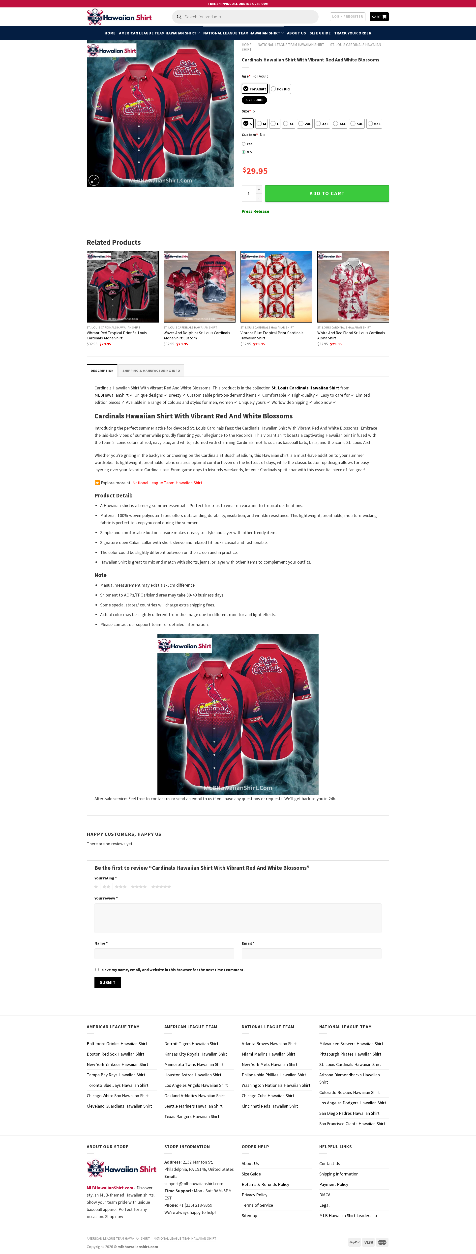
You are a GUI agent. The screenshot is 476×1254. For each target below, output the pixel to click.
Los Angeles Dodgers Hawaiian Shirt (352, 1103)
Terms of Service (257, 1205)
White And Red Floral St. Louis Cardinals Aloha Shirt (351, 335)
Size (246, 111)
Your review (106, 898)
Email (248, 943)
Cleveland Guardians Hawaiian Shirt (119, 1106)
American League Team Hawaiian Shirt (157, 32)
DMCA (324, 1195)
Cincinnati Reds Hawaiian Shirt (270, 1106)
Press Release (255, 211)
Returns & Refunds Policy (265, 1184)
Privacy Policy (254, 1195)
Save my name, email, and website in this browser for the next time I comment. (173, 969)
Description (102, 370)
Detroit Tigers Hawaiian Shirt (191, 1043)
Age (246, 76)
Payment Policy (333, 1184)
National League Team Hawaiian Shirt (241, 32)
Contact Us (329, 1163)
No (249, 151)
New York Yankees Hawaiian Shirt (117, 1064)
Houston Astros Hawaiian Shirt (192, 1075)
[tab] (102, 370)
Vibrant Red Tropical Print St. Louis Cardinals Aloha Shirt (117, 335)
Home (110, 32)
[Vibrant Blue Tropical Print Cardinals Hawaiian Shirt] (276, 286)
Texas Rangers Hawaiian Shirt (191, 1116)
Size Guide (320, 32)
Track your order (352, 32)
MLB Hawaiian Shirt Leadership (348, 1215)
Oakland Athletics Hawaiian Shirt (194, 1095)
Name (101, 943)
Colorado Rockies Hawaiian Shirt (349, 1092)
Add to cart (327, 193)
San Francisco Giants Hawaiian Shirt (352, 1123)
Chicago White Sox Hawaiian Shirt (118, 1095)
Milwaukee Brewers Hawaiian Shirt (351, 1043)
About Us (296, 32)
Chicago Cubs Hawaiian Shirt (268, 1095)
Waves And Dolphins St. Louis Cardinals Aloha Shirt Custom (197, 335)
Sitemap (249, 1215)
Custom (250, 134)
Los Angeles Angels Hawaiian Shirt (196, 1085)
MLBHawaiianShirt (111, 395)
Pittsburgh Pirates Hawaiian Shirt (350, 1054)
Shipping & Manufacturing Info (151, 370)
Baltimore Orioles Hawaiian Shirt (117, 1043)
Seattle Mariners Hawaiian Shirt (193, 1106)
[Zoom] (94, 180)
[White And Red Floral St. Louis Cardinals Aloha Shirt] (353, 286)
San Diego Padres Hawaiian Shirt (349, 1113)
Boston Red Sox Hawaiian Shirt (115, 1054)
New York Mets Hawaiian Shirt (270, 1064)
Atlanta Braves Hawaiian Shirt (269, 1043)
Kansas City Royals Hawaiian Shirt (195, 1054)
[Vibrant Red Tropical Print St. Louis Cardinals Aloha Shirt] (122, 286)
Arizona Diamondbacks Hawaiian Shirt (349, 1078)
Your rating (105, 877)
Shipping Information (338, 1174)
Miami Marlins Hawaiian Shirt (268, 1054)
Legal (324, 1205)
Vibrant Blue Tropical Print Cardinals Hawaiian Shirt (271, 335)
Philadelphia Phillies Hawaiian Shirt (274, 1075)
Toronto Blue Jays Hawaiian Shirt (118, 1085)
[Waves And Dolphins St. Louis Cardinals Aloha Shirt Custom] (199, 286)
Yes (250, 143)
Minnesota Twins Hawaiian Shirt (194, 1064)
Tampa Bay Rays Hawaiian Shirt (116, 1075)
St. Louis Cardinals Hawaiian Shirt (350, 1064)
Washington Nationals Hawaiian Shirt (276, 1085)
